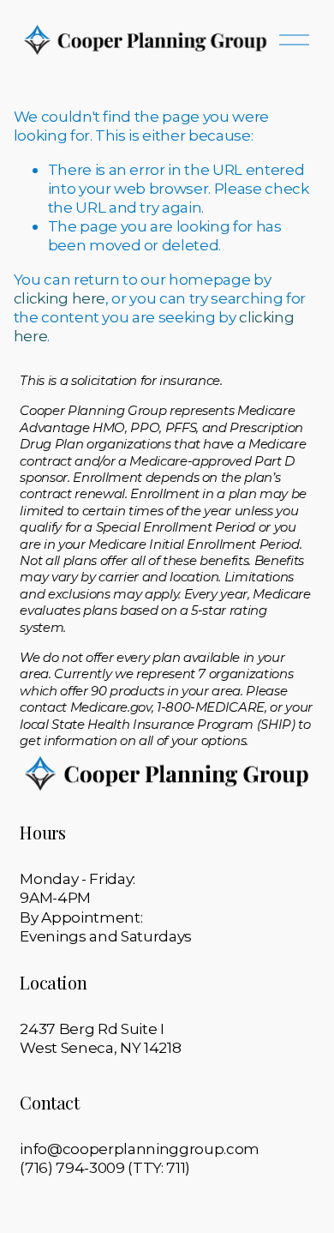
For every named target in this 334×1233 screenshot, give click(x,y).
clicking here (60, 298)
